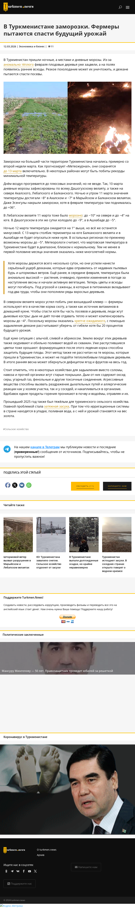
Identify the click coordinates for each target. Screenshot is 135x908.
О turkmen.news (46, 849)
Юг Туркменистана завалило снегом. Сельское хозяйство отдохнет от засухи (48, 562)
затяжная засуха (56, 406)
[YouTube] (29, 870)
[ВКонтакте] (17, 870)
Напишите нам (87, 867)
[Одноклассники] (6, 870)
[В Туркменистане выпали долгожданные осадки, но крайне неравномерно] (84, 551)
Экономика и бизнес (32, 46)
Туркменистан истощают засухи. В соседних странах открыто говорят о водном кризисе (114, 564)
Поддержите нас (21, 883)
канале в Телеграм (45, 447)
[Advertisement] (54, 704)
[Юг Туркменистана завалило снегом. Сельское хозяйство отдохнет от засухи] (51, 551)
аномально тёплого (19, 64)
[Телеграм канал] (11, 870)
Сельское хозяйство (17, 429)
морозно (75, 215)
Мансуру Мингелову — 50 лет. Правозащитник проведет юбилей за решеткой (57, 671)
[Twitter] (35, 870)
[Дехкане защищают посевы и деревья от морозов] (67, 153)
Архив (40, 855)
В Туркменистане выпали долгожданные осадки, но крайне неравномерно (83, 562)
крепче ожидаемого (90, 321)
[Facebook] (23, 870)
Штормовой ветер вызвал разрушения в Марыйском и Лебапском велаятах (17, 562)
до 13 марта (13, 171)
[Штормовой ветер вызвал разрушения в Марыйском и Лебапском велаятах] (18, 551)
